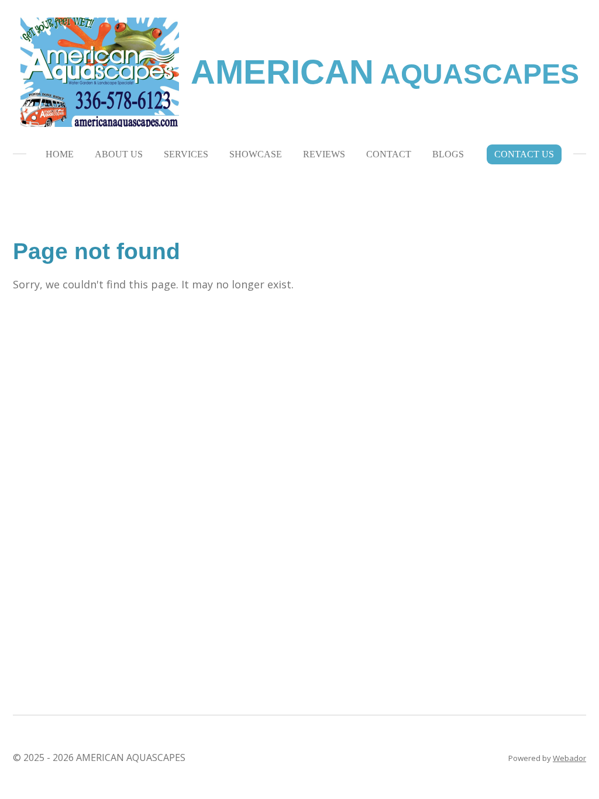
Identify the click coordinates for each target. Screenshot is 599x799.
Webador (569, 758)
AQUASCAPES (385, 73)
